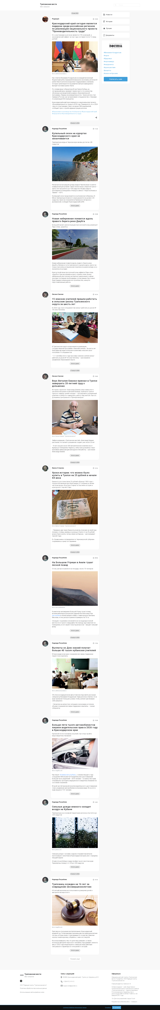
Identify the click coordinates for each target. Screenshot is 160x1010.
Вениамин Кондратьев (113, 53)
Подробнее (108, 1007)
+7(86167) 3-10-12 (68, 981)
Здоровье (108, 58)
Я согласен (116, 1007)
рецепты (108, 70)
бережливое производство (62, 112)
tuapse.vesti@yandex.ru (70, 986)
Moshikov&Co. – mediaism (129, 1001)
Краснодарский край (89, 112)
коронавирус (109, 61)
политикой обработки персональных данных (74, 1007)
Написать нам (115, 79)
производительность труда (71, 113)
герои (107, 55)
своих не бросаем (111, 73)
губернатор (77, 112)
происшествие (110, 67)
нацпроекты (57, 113)
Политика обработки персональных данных (33, 988)
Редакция (55, 19)
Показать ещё (75, 959)
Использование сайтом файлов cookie (32, 992)
